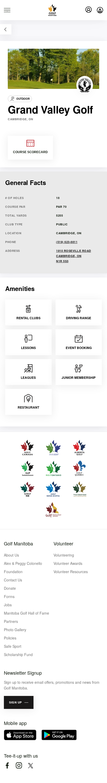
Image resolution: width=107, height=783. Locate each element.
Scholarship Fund (18, 654)
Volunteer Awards (68, 563)
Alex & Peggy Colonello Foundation (23, 567)
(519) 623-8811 (66, 242)
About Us (11, 555)
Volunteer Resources (71, 571)
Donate (10, 588)
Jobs (8, 604)
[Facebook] (7, 765)
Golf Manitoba (18, 543)
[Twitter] (30, 765)
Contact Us (13, 579)
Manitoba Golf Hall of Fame (26, 613)
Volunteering (64, 555)
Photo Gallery (15, 629)
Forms (9, 596)
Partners (11, 621)
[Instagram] (19, 765)
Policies (10, 637)
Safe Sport (12, 646)
